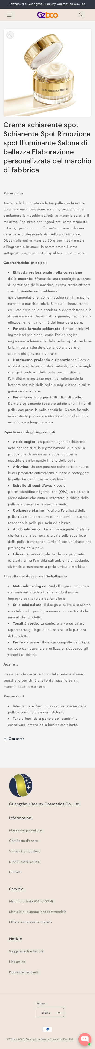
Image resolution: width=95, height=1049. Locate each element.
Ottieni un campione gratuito (30, 922)
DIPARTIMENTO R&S (24, 861)
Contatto (15, 872)
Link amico (17, 961)
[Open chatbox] (84, 1039)
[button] (9, 15)
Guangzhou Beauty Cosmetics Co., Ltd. (50, 1039)
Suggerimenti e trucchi (26, 951)
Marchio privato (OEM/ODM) (31, 901)
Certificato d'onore (23, 840)
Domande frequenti (23, 972)
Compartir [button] (16, 738)
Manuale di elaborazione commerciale (37, 911)
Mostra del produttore (25, 830)
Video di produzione (24, 851)
